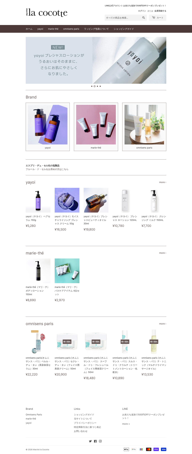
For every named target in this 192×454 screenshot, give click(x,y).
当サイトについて (83, 418)
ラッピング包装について (96, 28)
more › (162, 182)
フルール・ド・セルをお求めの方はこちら (47, 169)
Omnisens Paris (34, 414)
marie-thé (53, 28)
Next (160, 60)
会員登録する (160, 11)
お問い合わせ (80, 431)
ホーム (29, 28)
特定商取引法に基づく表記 (87, 427)
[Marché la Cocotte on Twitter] (90, 441)
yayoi (40, 28)
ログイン (142, 11)
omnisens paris (71, 28)
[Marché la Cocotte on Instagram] (100, 441)
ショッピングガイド (124, 28)
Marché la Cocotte (41, 449)
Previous (32, 60)
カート (159, 17)
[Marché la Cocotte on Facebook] (95, 441)
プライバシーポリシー (85, 422)
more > (126, 423)
